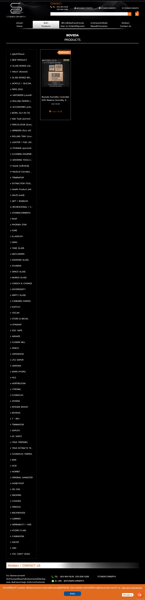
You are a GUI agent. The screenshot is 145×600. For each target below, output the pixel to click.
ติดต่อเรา (125, 24)
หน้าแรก (19, 24)
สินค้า (46, 24)
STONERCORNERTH (108, 8)
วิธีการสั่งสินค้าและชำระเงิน (73, 24)
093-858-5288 (62, 9)
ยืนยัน (72, 593)
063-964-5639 (62, 7)
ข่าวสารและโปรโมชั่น (99, 24)
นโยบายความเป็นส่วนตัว (132, 587)
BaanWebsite (139, 599)
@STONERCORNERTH (85, 8)
